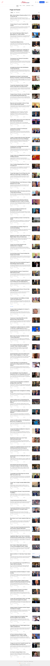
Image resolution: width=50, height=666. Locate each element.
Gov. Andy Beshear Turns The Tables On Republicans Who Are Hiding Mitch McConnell (20, 373)
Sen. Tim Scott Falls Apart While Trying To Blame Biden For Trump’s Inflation (19, 34)
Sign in (47, 2)
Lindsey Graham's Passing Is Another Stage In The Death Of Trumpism (20, 608)
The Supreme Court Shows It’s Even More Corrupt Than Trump (19, 59)
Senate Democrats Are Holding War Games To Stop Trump (20, 456)
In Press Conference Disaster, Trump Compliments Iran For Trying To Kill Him (18, 635)
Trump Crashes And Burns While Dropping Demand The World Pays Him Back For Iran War (20, 581)
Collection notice (31, 661)
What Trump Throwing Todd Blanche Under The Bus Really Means (19, 336)
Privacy (25, 661)
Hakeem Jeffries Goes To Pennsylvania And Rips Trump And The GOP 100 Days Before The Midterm (20, 401)
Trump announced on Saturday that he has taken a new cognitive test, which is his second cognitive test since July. (20, 619)
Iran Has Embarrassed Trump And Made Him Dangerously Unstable (19, 254)
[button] (17, 5)
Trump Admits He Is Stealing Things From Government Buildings (19, 227)
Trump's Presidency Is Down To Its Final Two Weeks (19, 218)
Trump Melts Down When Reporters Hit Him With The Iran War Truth (19, 474)
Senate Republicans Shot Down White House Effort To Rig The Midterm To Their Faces (19, 354)
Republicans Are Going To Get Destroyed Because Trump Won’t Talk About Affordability (20, 77)
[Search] (36, 2)
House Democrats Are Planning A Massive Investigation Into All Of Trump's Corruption (19, 200)
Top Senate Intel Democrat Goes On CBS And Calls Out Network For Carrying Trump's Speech (20, 509)
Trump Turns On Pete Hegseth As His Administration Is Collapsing (18, 245)
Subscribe (42, 2)
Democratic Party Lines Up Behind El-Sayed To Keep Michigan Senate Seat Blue (20, 263)
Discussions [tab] (17, 12)
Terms (27, 661)
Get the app (29, 663)
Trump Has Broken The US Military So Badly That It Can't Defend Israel (19, 299)
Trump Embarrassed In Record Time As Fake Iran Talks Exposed (19, 290)
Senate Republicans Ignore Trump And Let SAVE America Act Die (19, 272)
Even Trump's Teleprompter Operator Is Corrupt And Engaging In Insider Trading (19, 545)
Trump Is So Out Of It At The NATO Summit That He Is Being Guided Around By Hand (20, 644)
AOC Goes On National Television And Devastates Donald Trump (18, 209)
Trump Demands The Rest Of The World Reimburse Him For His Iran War (18, 590)
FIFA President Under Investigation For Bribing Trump (20, 391)
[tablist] (15, 12)
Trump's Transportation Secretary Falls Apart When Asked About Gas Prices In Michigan (20, 138)
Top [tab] (14, 12)
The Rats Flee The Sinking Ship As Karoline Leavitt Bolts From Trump (19, 147)
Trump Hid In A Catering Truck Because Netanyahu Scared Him (18, 129)
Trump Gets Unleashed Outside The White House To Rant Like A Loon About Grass (19, 86)
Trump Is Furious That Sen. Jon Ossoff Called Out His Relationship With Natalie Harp (20, 95)
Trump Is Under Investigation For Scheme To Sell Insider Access (19, 310)
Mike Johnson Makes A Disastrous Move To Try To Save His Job (20, 16)
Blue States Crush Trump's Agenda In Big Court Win (20, 519)
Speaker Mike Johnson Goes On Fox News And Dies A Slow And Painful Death (20, 120)
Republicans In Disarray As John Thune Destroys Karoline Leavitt (18, 438)
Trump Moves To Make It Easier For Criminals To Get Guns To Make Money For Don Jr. (20, 327)
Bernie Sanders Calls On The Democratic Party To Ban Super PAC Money (20, 192)
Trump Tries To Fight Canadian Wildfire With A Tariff (20, 483)
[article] (25, 18)
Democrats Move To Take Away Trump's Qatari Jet (20, 554)
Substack (21, 664)
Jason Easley (16, 45)
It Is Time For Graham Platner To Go (17, 652)
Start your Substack (23, 663)
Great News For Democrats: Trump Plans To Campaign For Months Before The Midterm (19, 50)
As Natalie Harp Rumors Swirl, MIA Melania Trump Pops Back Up (19, 68)
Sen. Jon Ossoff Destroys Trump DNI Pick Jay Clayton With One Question (20, 563)
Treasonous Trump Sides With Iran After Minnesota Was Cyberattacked (19, 319)
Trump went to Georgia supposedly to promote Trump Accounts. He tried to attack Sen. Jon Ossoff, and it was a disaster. (19, 450)
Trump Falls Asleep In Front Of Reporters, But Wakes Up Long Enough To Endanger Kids (20, 174)
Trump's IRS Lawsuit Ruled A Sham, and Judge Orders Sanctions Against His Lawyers (20, 599)
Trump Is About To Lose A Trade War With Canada (19, 25)
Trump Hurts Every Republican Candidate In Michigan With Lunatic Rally (19, 382)
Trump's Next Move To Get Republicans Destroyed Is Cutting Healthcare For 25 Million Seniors (20, 364)
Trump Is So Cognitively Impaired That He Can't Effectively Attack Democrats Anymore (20, 447)
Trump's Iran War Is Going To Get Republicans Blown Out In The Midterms (20, 420)
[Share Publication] (38, 2)
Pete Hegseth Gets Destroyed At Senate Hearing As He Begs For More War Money (19, 465)
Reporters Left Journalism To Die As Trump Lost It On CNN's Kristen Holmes (19, 104)
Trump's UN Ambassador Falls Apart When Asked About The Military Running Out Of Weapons (19, 411)
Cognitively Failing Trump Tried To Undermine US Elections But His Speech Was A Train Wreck (20, 537)
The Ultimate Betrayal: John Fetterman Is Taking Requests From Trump (20, 183)
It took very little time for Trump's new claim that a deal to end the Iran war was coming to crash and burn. (20, 292)
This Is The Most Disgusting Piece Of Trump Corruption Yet (19, 165)
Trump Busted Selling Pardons (16, 42)
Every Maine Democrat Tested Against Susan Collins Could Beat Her (20, 626)
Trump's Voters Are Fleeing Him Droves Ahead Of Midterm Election (20, 156)
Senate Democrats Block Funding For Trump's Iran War (20, 572)
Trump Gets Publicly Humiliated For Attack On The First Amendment (20, 429)
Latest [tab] (12, 12)
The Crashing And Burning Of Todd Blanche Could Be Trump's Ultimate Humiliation (19, 345)
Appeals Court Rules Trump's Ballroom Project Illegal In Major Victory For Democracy (20, 236)
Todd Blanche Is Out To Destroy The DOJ (19, 112)
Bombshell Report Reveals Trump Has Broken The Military (20, 492)
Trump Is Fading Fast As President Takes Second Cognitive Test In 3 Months (19, 617)
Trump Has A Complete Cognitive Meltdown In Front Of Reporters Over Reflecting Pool (20, 281)
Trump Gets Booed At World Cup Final (18, 500)
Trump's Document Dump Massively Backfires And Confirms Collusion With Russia (20, 528)
